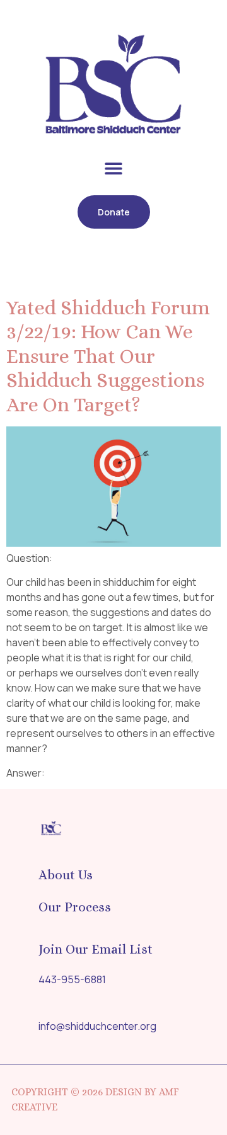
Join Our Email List (95, 949)
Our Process (74, 907)
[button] (114, 168)
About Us (65, 874)
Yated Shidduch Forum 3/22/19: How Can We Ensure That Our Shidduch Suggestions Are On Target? (108, 356)
